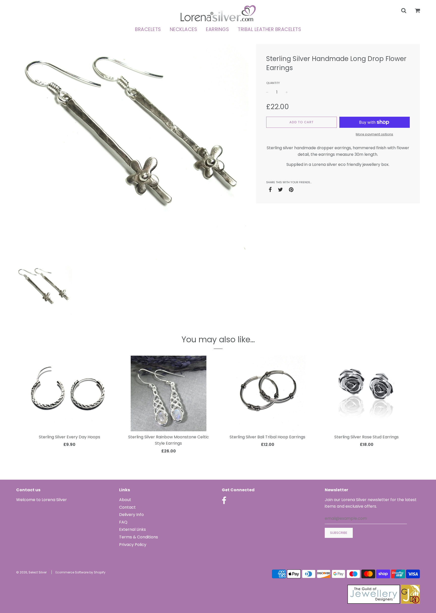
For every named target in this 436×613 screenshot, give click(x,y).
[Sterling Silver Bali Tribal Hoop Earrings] (267, 393)
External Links (132, 529)
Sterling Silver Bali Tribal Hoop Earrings (267, 437)
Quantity (273, 83)
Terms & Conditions (138, 537)
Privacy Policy (132, 544)
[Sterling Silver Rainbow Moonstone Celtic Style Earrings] (168, 393)
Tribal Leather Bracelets (269, 29)
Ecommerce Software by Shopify (80, 572)
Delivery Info (131, 514)
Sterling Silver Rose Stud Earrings (366, 437)
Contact (127, 507)
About (125, 500)
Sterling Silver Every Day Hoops (69, 437)
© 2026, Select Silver (31, 572)
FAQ (123, 522)
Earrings (217, 29)
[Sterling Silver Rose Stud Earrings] (367, 393)
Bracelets (148, 29)
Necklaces (183, 29)
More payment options (374, 134)
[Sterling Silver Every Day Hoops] (69, 393)
